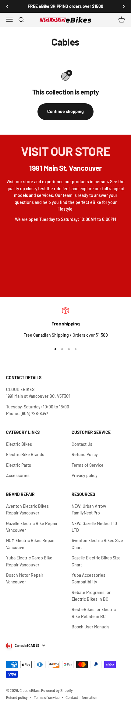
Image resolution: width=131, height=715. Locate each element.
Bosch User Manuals (90, 626)
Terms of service (46, 697)
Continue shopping (65, 111)
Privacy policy (84, 475)
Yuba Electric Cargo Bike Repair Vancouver (29, 561)
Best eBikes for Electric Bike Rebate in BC (94, 613)
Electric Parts (18, 465)
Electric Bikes (19, 444)
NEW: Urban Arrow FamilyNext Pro (89, 509)
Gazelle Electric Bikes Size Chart (96, 561)
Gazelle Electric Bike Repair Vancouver (32, 527)
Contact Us (82, 444)
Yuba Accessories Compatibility (88, 578)
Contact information (81, 697)
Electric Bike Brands (25, 454)
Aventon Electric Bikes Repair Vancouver (27, 509)
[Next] (124, 6)
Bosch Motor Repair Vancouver (24, 578)
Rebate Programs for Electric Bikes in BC (91, 596)
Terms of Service (88, 465)
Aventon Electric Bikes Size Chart (97, 544)
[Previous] (7, 6)
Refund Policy (85, 454)
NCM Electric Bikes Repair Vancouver (30, 544)
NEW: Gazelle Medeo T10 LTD (94, 527)
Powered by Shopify (57, 690)
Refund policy (17, 697)
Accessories (18, 475)
